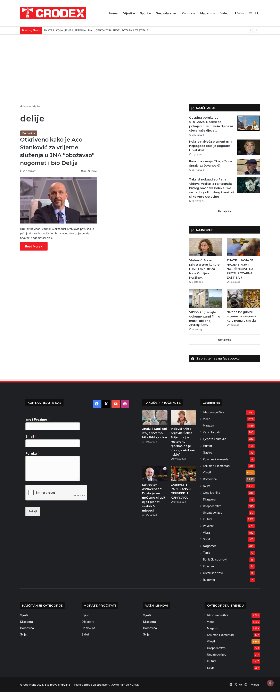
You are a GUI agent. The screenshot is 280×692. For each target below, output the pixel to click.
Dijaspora (209, 499)
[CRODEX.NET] (53, 13)
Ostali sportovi (213, 573)
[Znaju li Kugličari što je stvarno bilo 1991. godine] (154, 417)
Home (113, 13)
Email (30, 436)
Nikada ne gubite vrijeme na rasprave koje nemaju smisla (241, 316)
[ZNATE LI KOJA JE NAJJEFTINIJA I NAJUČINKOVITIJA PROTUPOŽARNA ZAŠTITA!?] (243, 247)
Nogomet (209, 546)
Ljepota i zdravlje (214, 439)
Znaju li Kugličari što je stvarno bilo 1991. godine (154, 433)
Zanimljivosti (211, 432)
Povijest (208, 526)
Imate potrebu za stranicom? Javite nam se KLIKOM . (107, 684)
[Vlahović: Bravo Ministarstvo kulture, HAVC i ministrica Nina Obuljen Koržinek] (205, 247)
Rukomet (209, 579)
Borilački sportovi (215, 559)
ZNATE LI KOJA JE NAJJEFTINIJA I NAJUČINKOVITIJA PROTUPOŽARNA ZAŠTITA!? (240, 269)
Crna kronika (211, 492)
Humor (207, 445)
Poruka (32, 453)
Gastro (207, 452)
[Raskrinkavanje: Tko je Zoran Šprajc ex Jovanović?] (248, 167)
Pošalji (33, 511)
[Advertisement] (140, 69)
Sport (144, 13)
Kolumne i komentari (216, 459)
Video (224, 13)
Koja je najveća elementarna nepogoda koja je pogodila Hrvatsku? (210, 146)
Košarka (208, 566)
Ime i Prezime (37, 419)
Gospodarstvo (166, 13)
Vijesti (127, 13)
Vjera (206, 532)
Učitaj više (224, 211)
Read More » (33, 246)
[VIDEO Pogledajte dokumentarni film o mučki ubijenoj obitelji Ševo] (205, 298)
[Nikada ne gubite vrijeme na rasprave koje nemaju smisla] (243, 298)
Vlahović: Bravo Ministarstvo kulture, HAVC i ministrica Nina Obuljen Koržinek (204, 269)
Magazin (206, 13)
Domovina (28, 133)
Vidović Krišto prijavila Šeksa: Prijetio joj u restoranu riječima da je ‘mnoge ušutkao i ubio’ (183, 441)
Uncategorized (212, 512)
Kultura (187, 13)
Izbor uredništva (213, 412)
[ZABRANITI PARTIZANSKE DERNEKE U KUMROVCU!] (183, 473)
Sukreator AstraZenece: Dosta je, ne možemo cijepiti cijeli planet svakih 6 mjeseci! (154, 497)
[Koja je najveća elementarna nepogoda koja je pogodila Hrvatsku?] (248, 147)
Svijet (206, 486)
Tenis (206, 552)
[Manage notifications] (270, 683)
